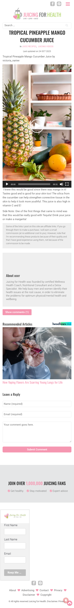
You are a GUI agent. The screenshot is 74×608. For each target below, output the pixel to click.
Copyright (45, 594)
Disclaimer (29, 594)
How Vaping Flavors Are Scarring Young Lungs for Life (33, 382)
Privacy (58, 590)
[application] (37, 126)
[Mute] (61, 184)
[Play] (7, 184)
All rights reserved (19, 601)
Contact (44, 590)
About (12, 590)
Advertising (27, 590)
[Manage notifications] (66, 600)
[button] (37, 126)
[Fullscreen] (67, 184)
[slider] (34, 184)
